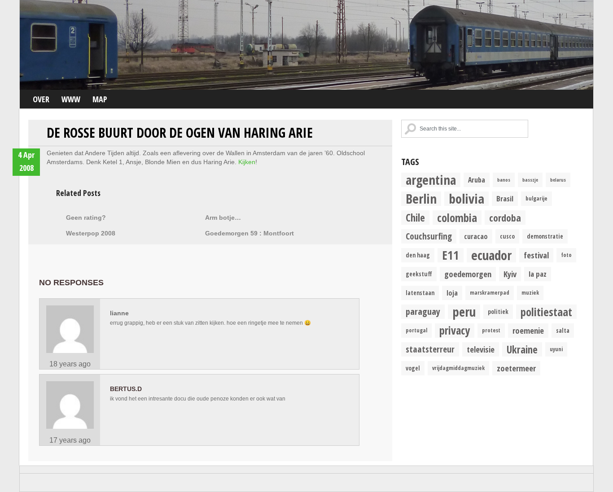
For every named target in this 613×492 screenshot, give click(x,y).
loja (452, 293)
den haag (418, 255)
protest (491, 330)
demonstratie (545, 236)
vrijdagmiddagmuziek (458, 368)
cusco (507, 236)
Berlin (421, 199)
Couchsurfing (429, 236)
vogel (413, 368)
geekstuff (419, 274)
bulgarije (536, 198)
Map (99, 99)
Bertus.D (126, 388)
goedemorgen (467, 273)
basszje (530, 180)
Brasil (504, 198)
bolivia (466, 199)
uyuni (556, 349)
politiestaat (546, 312)
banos (503, 180)
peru (464, 312)
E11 (450, 255)
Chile (415, 217)
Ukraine (522, 349)
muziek (530, 292)
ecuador (491, 255)
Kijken (246, 161)
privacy (454, 330)
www (70, 99)
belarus (558, 180)
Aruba (476, 180)
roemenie (528, 330)
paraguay (423, 311)
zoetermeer (516, 368)
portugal (416, 330)
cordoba (505, 217)
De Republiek (306, 45)
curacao (476, 236)
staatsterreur (430, 349)
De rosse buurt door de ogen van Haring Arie (180, 132)
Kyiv (510, 273)
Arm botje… (223, 217)
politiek (498, 312)
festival (536, 255)
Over (41, 99)
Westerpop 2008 (90, 233)
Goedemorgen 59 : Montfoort (249, 233)
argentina (431, 180)
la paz (538, 274)
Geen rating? (86, 217)
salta (562, 331)
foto (566, 255)
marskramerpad (489, 292)
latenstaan (420, 293)
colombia (457, 217)
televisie (481, 349)
